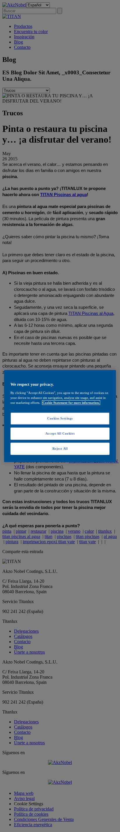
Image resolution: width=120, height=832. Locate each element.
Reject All (60, 448)
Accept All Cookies (60, 433)
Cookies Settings (60, 418)
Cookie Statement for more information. (71, 402)
